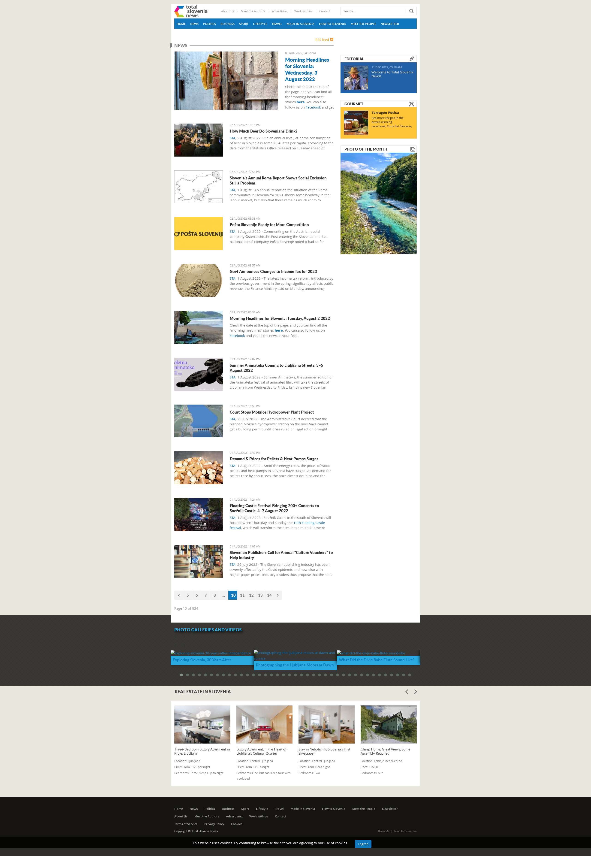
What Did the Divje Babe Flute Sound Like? (377, 659)
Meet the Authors (253, 11)
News (194, 24)
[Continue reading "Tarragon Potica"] (356, 123)
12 (251, 595)
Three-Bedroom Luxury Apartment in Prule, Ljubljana (202, 751)
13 (260, 595)
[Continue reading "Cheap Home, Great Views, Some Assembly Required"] (389, 724)
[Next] (277, 595)
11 (242, 595)
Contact (324, 11)
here (301, 102)
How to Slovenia (332, 24)
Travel (277, 24)
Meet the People (363, 24)
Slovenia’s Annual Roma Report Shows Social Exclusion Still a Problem (278, 180)
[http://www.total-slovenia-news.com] (191, 11)
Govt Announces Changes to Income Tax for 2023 (273, 271)
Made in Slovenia (300, 24)
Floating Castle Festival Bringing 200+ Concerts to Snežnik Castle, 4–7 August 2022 (274, 508)
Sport (243, 24)
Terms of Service (185, 824)
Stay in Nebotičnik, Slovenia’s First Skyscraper (324, 751)
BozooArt (384, 831)
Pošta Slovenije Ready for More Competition (269, 224)
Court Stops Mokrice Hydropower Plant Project (272, 412)
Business (227, 24)
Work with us (303, 11)
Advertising (279, 11)
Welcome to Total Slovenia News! (392, 74)
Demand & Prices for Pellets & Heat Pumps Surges (274, 458)
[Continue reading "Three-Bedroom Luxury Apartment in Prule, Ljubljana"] (202, 724)
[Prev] (178, 595)
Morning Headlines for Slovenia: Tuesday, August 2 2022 (280, 318)
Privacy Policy (214, 824)
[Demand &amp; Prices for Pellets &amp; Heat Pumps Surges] (198, 467)
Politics (209, 24)
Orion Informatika (405, 831)
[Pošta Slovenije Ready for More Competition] (198, 233)
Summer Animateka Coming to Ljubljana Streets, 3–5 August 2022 (276, 367)
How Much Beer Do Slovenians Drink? (263, 131)
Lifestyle (260, 24)
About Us (227, 11)
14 (269, 595)
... (223, 595)
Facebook (313, 107)
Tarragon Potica (385, 112)
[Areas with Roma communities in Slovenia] (198, 186)
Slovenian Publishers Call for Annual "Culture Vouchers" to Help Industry (281, 555)
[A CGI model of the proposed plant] (198, 421)
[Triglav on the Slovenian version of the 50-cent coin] (198, 280)
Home (181, 24)
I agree (363, 844)
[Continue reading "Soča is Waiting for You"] (379, 203)
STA (232, 138)
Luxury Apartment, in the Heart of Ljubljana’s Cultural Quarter (261, 751)
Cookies (236, 824)
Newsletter (390, 24)
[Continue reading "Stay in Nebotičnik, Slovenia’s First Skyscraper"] (327, 724)
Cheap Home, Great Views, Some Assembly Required (385, 751)
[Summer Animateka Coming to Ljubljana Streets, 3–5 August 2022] (198, 374)
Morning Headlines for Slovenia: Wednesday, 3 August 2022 (307, 69)
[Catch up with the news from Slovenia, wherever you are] (226, 80)
